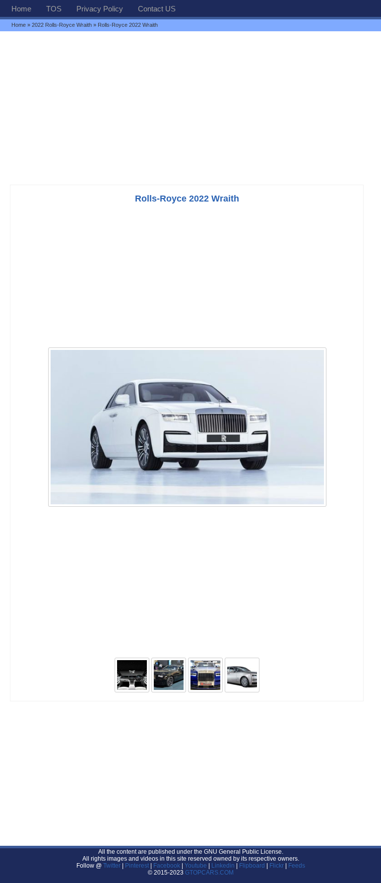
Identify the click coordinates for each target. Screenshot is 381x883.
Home (21, 8)
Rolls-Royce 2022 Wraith (187, 199)
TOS (54, 8)
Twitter (112, 865)
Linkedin (223, 865)
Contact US (157, 8)
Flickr (276, 865)
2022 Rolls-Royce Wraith (62, 25)
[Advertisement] (190, 107)
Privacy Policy (99, 8)
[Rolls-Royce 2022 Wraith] (187, 506)
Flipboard (252, 865)
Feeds (296, 865)
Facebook (166, 865)
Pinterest (137, 865)
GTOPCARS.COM (209, 872)
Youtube (196, 865)
